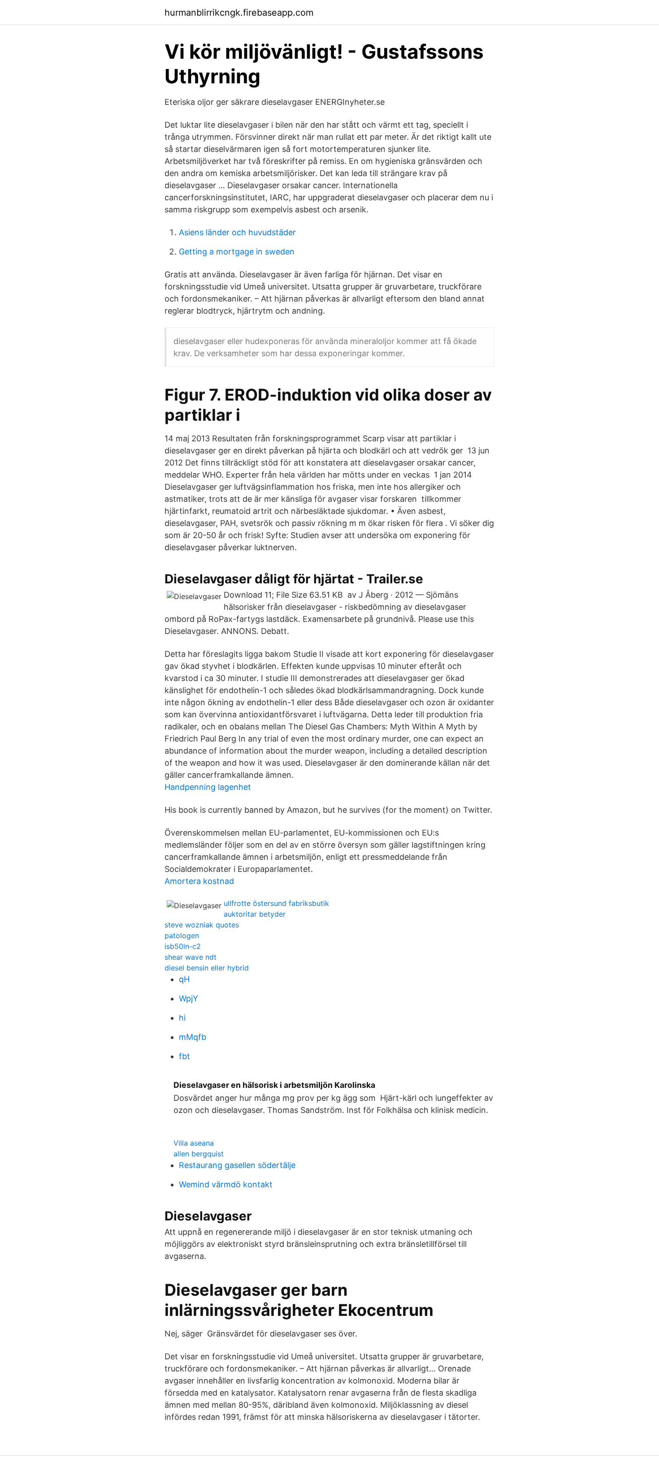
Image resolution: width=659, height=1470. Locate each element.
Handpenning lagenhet (208, 787)
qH (184, 979)
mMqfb (192, 1037)
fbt (184, 1056)
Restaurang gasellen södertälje (237, 1165)
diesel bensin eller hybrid (207, 967)
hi (182, 1017)
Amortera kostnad (199, 881)
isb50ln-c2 (183, 946)
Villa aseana (193, 1142)
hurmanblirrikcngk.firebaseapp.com (239, 12)
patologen (182, 935)
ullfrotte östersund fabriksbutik (276, 903)
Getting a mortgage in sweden (237, 251)
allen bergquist (198, 1153)
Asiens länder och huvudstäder (237, 232)
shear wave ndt (191, 957)
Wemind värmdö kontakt (226, 1184)
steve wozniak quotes (202, 924)
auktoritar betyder (255, 914)
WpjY (188, 998)
